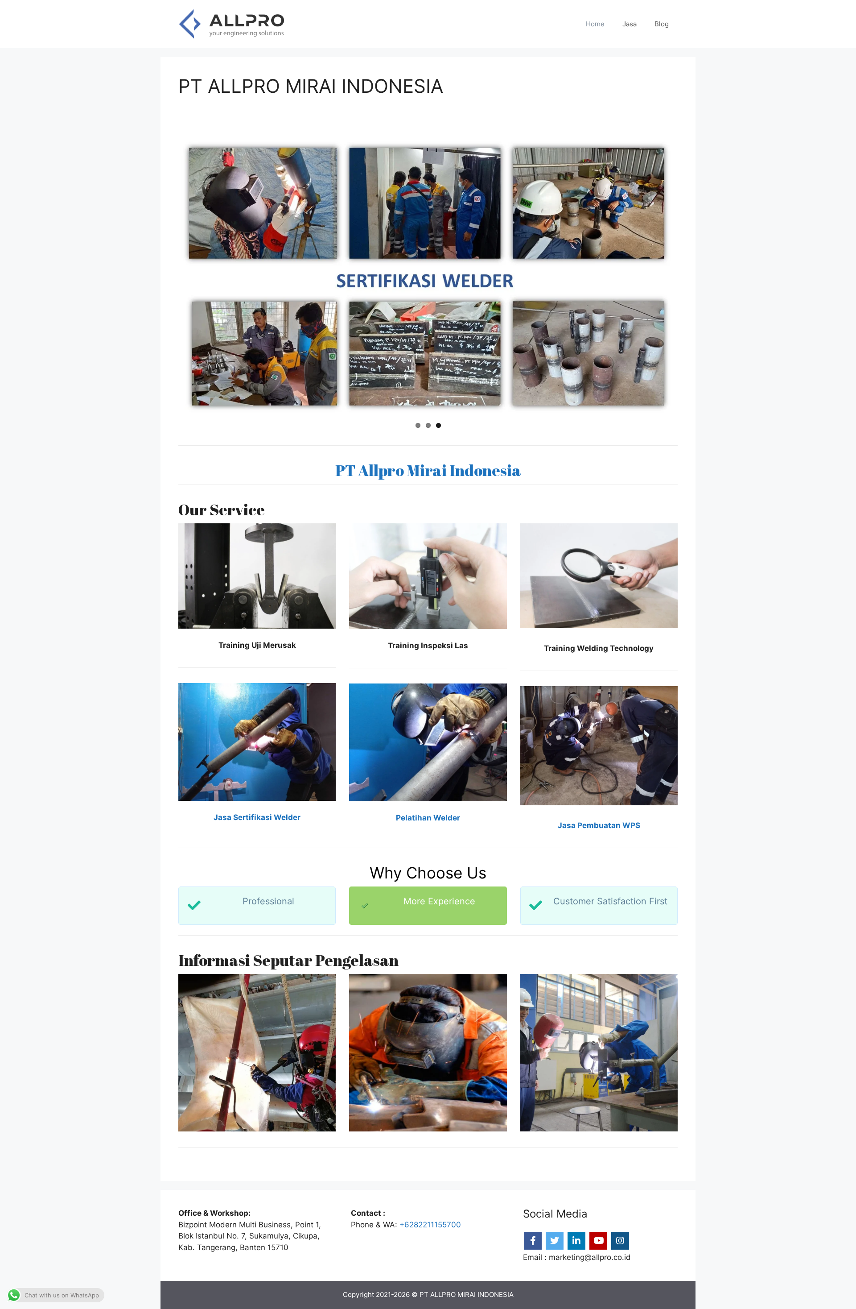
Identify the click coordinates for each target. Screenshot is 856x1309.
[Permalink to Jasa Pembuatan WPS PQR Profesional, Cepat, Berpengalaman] (428, 277)
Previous (167, 277)
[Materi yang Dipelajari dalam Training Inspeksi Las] (427, 1052)
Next (689, 277)
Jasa (629, 24)
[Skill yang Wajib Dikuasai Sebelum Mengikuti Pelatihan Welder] (599, 1052)
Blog (661, 24)
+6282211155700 (430, 1224)
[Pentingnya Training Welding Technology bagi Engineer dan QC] (257, 1052)
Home (595, 24)
